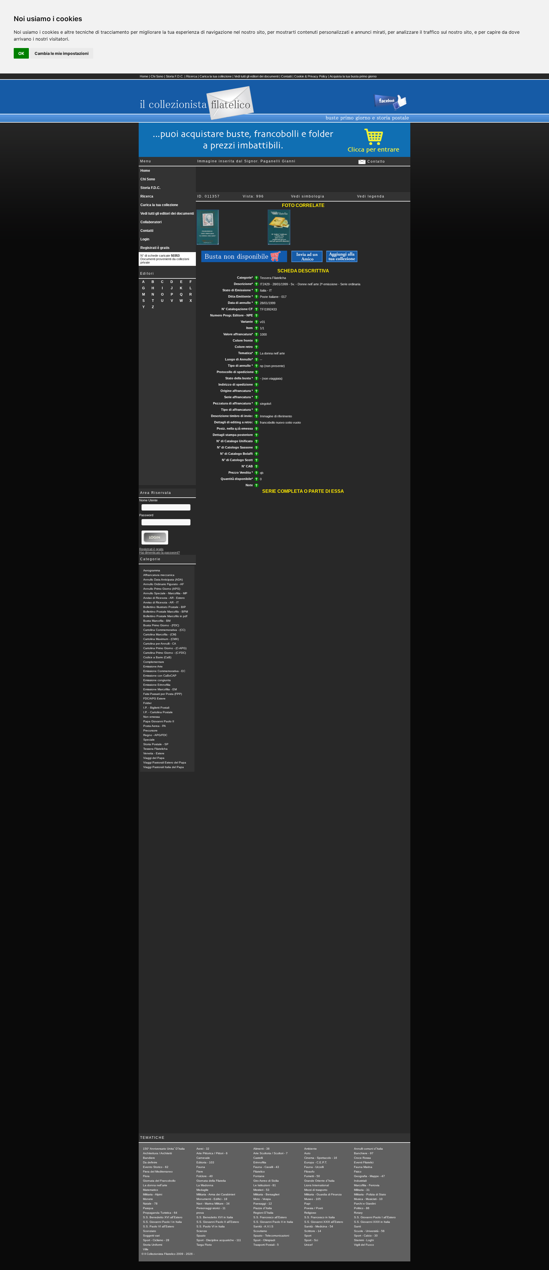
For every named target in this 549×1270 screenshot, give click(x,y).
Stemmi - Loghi (364, 1240)
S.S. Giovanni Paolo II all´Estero (217, 1221)
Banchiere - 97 (363, 1153)
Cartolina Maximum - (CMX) (161, 639)
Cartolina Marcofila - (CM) (159, 634)
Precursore (150, 730)
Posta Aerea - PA (154, 725)
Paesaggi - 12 (262, 1203)
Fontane (258, 1176)
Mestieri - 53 (261, 1189)
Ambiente (310, 1148)
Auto (307, 1153)
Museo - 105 (312, 1199)
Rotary (358, 1212)
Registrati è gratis (155, 248)
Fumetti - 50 (312, 1176)
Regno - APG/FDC (155, 735)
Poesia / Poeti (313, 1208)
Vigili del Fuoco (364, 1244)
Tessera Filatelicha (155, 748)
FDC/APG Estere (154, 698)
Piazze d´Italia (262, 1208)
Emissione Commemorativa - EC (164, 671)
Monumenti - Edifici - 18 (211, 1199)
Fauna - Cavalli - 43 (266, 1167)
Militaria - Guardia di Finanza (323, 1194)
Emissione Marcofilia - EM (160, 689)
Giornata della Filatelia (211, 1180)
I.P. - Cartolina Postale (158, 712)
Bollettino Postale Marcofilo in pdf (165, 616)
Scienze (201, 1231)
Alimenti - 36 (261, 1148)
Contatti (286, 76)
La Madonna (204, 1185)
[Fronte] (207, 244)
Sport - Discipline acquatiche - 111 (218, 1240)
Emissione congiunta (157, 680)
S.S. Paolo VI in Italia (210, 1226)
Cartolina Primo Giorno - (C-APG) (164, 648)
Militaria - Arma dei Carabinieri (215, 1194)
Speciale (149, 739)
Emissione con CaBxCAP (159, 675)
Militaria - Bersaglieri (266, 1194)
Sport (307, 1235)
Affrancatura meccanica (158, 575)
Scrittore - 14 (312, 1231)
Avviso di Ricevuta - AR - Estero (164, 597)
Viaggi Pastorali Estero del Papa (164, 762)
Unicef (308, 1244)
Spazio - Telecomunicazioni (271, 1235)
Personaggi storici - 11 (211, 1208)
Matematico (150, 1189)
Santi (357, 1226)
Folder (147, 703)
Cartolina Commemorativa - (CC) (164, 629)
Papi (307, 1203)
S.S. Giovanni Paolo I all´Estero (375, 1217)
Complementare (153, 661)
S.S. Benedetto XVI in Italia (214, 1217)
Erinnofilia (259, 1162)
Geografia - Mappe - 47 (369, 1176)
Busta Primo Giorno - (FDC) (161, 625)
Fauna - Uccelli (314, 1167)
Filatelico (259, 1171)
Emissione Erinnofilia (156, 684)
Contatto (375, 162)
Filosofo (309, 1171)
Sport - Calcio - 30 (366, 1235)
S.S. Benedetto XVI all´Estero (162, 1217)
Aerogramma (151, 570)
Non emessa (151, 716)
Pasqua (148, 1208)
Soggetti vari (151, 1235)
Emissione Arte (153, 666)
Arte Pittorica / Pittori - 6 (212, 1153)
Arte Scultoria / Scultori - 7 (270, 1153)
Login (144, 239)
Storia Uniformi (152, 1244)
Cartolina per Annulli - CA (159, 643)
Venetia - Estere (153, 753)
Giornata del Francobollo (159, 1180)
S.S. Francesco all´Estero (270, 1217)
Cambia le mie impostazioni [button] (62, 53)
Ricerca (191, 76)
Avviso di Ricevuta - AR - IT (161, 602)
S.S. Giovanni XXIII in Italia (372, 1221)
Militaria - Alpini (152, 1194)
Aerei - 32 (202, 1148)
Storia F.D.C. (175, 76)
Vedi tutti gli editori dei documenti (256, 76)
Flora (146, 1176)
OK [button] (21, 53)
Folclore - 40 (204, 1176)
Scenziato (149, 1231)
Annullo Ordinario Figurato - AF (163, 584)
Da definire (150, 1162)
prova (200, 1212)
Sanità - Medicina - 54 (318, 1226)
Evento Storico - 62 (155, 1167)
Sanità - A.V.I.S (263, 1226)
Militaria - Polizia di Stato (370, 1194)
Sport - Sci (311, 1240)
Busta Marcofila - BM (156, 620)
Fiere (199, 1171)
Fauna (200, 1167)
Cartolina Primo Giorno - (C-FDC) (164, 652)
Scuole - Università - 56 (369, 1231)
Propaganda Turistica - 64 (160, 1212)
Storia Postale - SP (155, 744)
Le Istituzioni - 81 (264, 1185)
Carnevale (203, 1157)
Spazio (201, 1235)
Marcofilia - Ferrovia (366, 1185)
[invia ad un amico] (307, 261)
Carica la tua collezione (216, 76)
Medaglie (202, 1189)
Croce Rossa (362, 1157)
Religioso (310, 1212)
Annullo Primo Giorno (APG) (161, 588)
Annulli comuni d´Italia (368, 1148)
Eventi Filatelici (363, 1162)
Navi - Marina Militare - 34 (213, 1203)
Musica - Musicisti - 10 (368, 1199)
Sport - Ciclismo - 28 (156, 1240)
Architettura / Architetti (157, 1153)
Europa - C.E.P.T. (315, 1162)
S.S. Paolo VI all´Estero (158, 1226)
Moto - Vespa (262, 1199)
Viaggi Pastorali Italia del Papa (163, 767)
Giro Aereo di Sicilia (266, 1180)
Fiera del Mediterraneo (158, 1171)
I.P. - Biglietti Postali (156, 707)
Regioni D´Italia (263, 1212)
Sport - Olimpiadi (264, 1240)
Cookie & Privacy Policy (310, 76)
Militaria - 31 (362, 1189)
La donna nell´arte (155, 1185)
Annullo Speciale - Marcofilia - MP (165, 593)
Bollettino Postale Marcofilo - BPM (165, 611)
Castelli (258, 1157)
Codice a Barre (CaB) (157, 657)
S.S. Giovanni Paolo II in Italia (273, 1221)
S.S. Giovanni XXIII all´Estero (323, 1221)
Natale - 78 (150, 1203)
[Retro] (279, 244)
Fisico (357, 1171)
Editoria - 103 (205, 1162)
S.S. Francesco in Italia (319, 1217)
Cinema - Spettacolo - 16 (320, 1157)
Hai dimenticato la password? (159, 552)
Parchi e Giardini (365, 1203)
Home (144, 76)
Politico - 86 (361, 1208)
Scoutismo (260, 1231)
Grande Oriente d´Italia (319, 1180)
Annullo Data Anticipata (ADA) (163, 579)
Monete (148, 1199)
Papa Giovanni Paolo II (158, 721)
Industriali (360, 1180)
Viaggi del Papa (153, 757)
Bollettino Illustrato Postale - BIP (164, 607)
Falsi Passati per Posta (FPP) (162, 693)
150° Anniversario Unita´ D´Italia (164, 1148)
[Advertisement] (167, 399)
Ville (145, 1249)
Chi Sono (157, 76)
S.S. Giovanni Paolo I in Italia (162, 1221)
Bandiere (149, 1157)
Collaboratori (151, 222)
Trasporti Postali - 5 (266, 1244)
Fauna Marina (363, 1167)
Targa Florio (204, 1244)
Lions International (316, 1185)
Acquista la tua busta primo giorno (353, 76)
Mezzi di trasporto (315, 1189)
